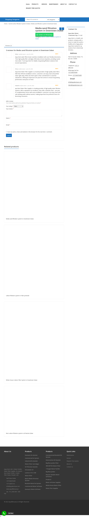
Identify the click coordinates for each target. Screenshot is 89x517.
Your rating (9, 106)
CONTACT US (73, 4)
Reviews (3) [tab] (8, 45)
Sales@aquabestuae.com (75, 85)
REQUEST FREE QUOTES (33, 8)
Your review (10, 109)
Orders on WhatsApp (45, 35)
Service (69, 458)
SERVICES (44, 4)
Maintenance (70, 455)
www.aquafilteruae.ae (12, 489)
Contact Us (70, 467)
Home (28, 4)
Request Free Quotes (73, 461)
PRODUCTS (35, 4)
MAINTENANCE (53, 4)
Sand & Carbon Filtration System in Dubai (19, 23)
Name (8, 118)
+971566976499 (72, 72)
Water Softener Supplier (53, 482)
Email (8, 125)
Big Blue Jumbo (50, 472)
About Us (69, 464)
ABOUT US (63, 4)
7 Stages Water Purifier (53, 469)
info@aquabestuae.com (75, 82)
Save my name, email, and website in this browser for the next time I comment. (29, 132)
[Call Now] (4, 513)
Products (48, 479)
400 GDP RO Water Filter (53, 466)
